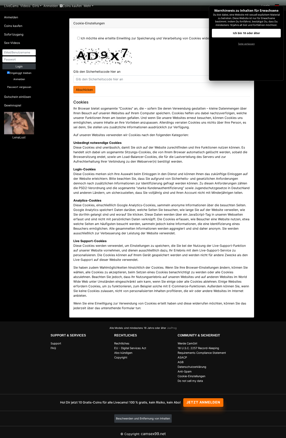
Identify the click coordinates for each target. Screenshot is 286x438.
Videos (25, 6)
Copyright (120, 357)
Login (19, 66)
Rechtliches (121, 343)
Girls (35, 6)
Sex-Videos (12, 43)
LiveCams (11, 6)
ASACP (182, 357)
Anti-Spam (185, 371)
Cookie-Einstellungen (191, 376)
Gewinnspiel (12, 105)
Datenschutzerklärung (192, 366)
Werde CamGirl (187, 343)
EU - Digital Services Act (130, 348)
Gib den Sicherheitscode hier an (96, 71)
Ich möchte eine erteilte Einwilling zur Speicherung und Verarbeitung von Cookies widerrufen (149, 38)
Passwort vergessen (19, 87)
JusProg (172, 328)
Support (56, 343)
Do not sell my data (190, 380)
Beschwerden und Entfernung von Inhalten (143, 418)
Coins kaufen (72, 6)
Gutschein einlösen (17, 97)
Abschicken (84, 90)
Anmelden (50, 6)
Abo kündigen (123, 352)
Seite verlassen (246, 43)
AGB (180, 362)
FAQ (53, 348)
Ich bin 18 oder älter (246, 33)
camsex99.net (153, 433)
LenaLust (19, 137)
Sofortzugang (13, 34)
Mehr (87, 6)
